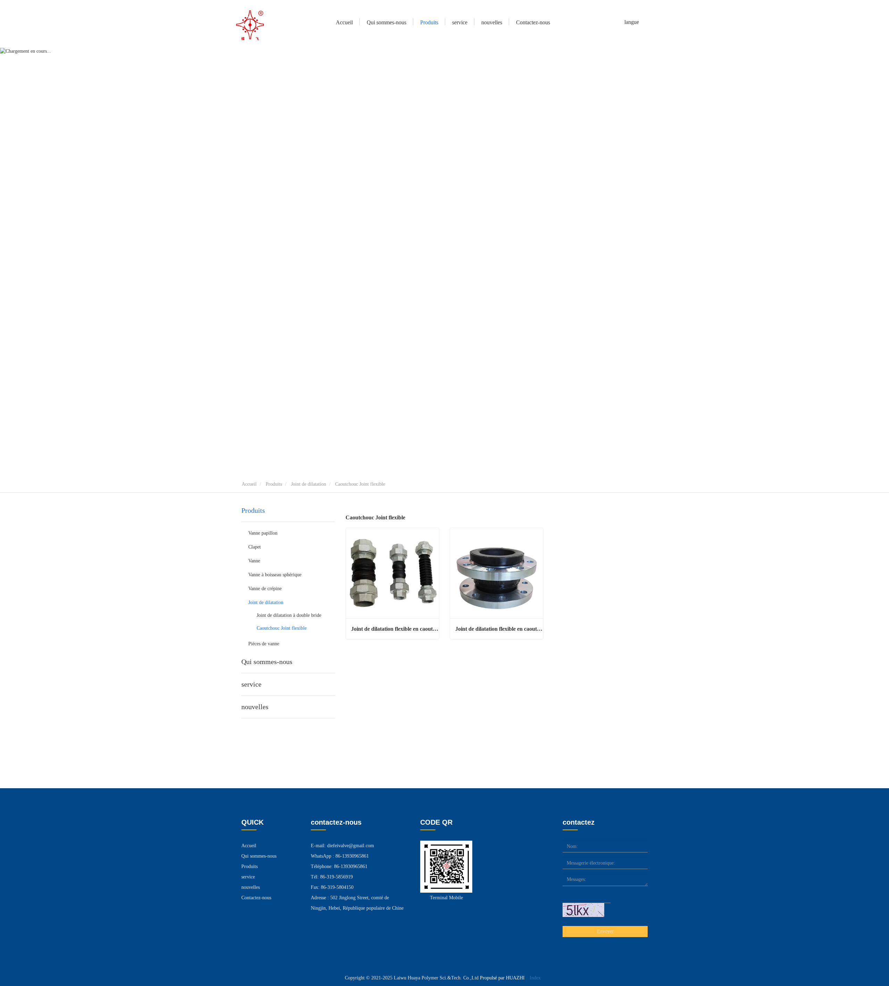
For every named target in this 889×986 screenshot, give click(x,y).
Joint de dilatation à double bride (289, 615)
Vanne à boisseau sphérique (274, 574)
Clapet (254, 547)
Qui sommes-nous (266, 661)
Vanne (254, 560)
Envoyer (605, 931)
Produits (274, 484)
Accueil (344, 22)
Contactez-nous (533, 22)
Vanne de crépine (265, 588)
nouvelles (254, 707)
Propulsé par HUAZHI (502, 977)
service (459, 22)
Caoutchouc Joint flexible (282, 628)
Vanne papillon (262, 533)
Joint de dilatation (308, 484)
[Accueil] (250, 25)
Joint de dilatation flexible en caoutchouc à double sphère (395, 629)
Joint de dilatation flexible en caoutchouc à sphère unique (499, 629)
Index (535, 977)
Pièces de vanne (263, 643)
